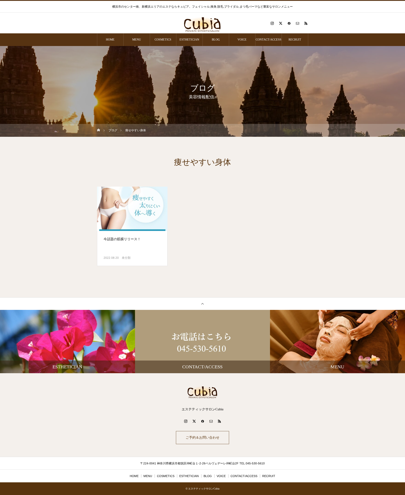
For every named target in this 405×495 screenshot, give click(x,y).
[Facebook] (289, 23)
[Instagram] (272, 23)
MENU (136, 39)
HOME (110, 39)
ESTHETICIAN (189, 39)
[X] (280, 23)
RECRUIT (295, 39)
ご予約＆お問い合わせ (202, 437)
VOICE (242, 39)
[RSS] (306, 23)
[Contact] (297, 23)
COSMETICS (163, 39)
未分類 (126, 257)
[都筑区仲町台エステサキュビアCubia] (202, 23)
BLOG (216, 39)
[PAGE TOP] (202, 303)
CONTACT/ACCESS (268, 39)
